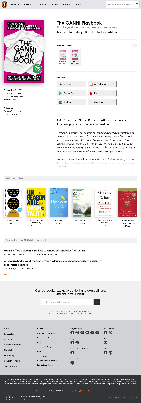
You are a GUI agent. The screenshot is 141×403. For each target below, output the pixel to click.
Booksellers (9, 334)
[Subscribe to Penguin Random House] (97, 302)
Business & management (13, 111)
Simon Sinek (13, 223)
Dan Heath (59, 223)
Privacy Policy (87, 313)
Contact (8, 339)
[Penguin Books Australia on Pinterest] (82, 332)
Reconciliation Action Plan (47, 360)
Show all (7, 274)
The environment (10, 114)
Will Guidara (36, 225)
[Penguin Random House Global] (11, 397)
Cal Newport (82, 223)
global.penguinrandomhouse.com (122, 397)
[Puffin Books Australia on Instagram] (105, 342)
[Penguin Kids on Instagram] (110, 332)
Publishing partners (44, 337)
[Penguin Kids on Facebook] (105, 332)
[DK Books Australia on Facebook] (105, 353)
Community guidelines (46, 333)
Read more (61, 166)
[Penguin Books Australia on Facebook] (72, 332)
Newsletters (9, 350)
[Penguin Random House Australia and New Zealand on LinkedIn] (92, 332)
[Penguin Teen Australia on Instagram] (77, 342)
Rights (39, 342)
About (7, 328)
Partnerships (9, 355)
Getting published (12, 344)
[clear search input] (137, 4)
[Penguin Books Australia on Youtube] (87, 332)
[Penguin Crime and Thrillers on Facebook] (72, 353)
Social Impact (10, 366)
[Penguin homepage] (4, 4)
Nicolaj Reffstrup (70, 32)
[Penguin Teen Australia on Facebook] (72, 342)
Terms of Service (94, 391)
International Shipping (46, 365)
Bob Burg (122, 223)
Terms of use (42, 356)
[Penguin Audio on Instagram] (72, 363)
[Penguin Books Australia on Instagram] (77, 332)
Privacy (40, 351)
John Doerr (104, 225)
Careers (40, 328)
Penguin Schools (12, 361)
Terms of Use (74, 313)
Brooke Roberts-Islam (101, 32)
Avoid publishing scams (46, 347)
